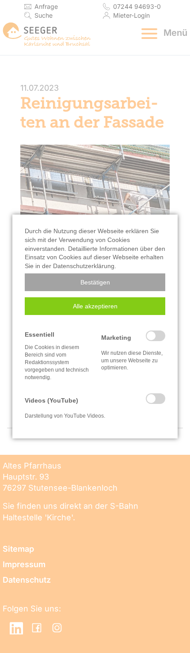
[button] (95, 282)
